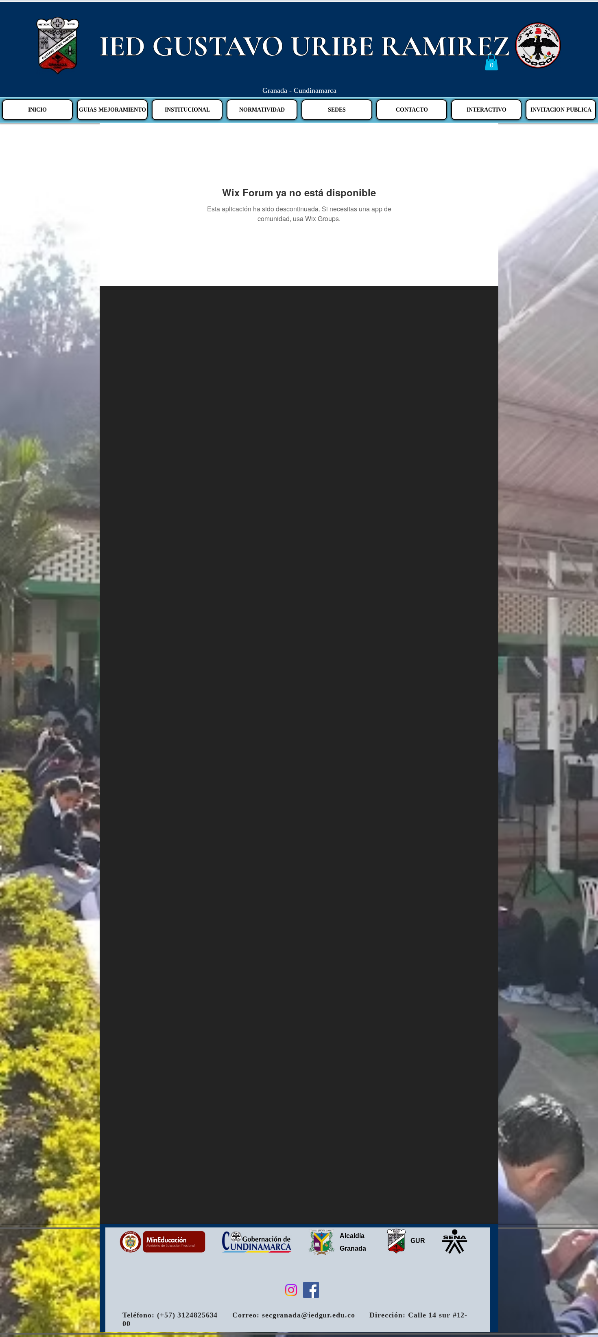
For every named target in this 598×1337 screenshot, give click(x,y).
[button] (491, 62)
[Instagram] (291, 1290)
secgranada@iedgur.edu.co (308, 1315)
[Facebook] (311, 1290)
